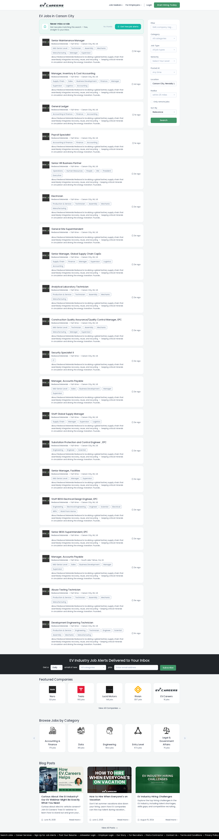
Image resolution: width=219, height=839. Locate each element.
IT (53, 360)
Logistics (69, 85)
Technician (76, 48)
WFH (55, 511)
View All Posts (109, 827)
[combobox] (164, 38)
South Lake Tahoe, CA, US (92, 560)
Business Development (87, 81)
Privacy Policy (211, 835)
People (89, 171)
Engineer (71, 450)
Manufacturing (59, 53)
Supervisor (86, 53)
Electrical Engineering (76, 507)
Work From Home (68, 511)
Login (149, 5)
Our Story (121, 835)
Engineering (58, 450)
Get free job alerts (129, 26)
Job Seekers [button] (115, 5)
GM (97, 171)
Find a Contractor (154, 835)
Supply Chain (58, 81)
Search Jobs (7, 835)
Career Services (24, 835)
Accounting (82, 85)
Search (163, 120)
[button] (185, 738)
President (107, 171)
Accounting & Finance (62, 114)
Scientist (82, 450)
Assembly (89, 48)
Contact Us (171, 835)
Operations (58, 171)
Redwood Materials (59, 44)
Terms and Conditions (191, 835)
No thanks (108, 26)
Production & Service (62, 204)
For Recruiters (136, 835)
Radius (154, 90)
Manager (74, 53)
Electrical (116, 507)
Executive (57, 175)
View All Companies (108, 708)
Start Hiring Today (167, 5)
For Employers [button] (133, 5)
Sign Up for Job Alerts (45, 835)
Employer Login (106, 835)
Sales (70, 81)
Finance (104, 81)
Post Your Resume (68, 835)
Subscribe (168, 667)
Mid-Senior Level (60, 48)
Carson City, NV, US (89, 44)
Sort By (154, 108)
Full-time (75, 44)
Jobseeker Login (87, 835)
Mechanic (101, 48)
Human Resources (75, 171)
